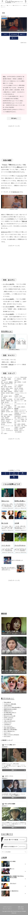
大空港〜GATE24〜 (8, 705)
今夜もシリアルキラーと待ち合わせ (11, 734)
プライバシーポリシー (7, 908)
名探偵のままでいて (8, 710)
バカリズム (20, 175)
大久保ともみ (15, 794)
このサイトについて (7, 906)
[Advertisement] (14, 58)
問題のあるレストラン (15, 164)
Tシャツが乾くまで (8, 719)
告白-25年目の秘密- (8, 714)
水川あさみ (16, 192)
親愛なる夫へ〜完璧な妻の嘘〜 (10, 729)
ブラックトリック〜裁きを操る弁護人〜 (12, 707)
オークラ (6, 382)
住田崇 (9, 379)
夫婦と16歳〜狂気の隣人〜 (9, 727)
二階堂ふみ (19, 167)
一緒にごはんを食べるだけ (9, 721)
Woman (4, 164)
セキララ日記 (21, 908)
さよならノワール (7, 722)
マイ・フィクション (8, 726)
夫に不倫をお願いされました (10, 712)
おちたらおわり (7, 736)
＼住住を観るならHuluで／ (14, 349)
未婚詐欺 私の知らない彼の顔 (10, 709)
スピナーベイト (7, 733)
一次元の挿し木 (7, 724)
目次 (12, 118)
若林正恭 (11, 364)
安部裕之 (11, 382)
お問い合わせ (21, 906)
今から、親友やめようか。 (9, 731)
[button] (14, 38)
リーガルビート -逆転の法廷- (10, 704)
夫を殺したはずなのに (8, 717)
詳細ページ (14, 770)
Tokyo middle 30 (7, 702)
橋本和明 (16, 408)
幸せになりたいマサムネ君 (9, 716)
